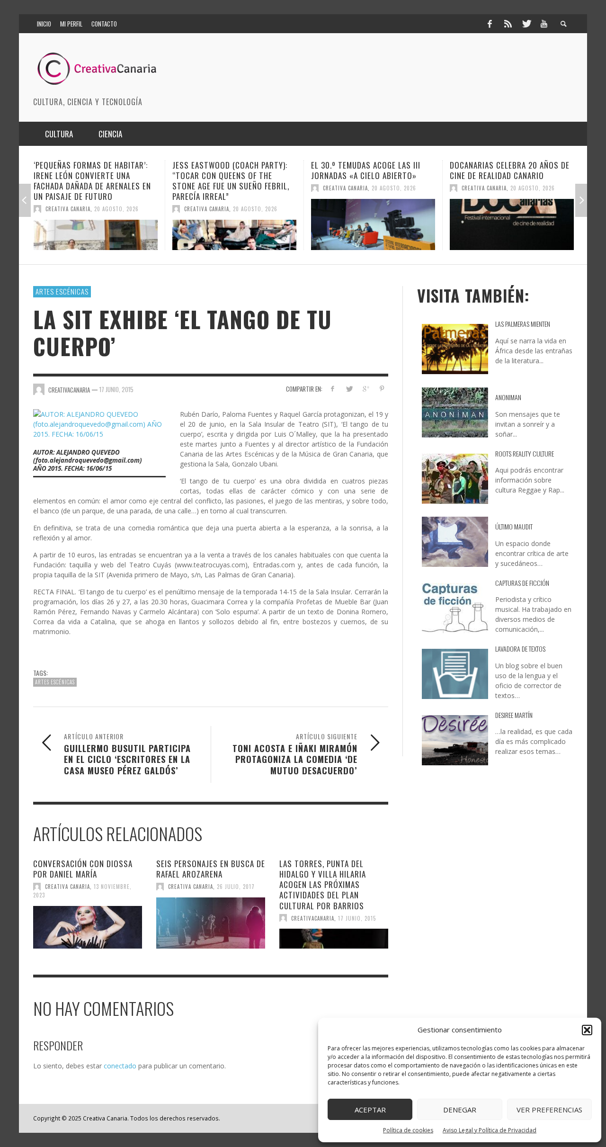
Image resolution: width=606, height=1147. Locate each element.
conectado (120, 1065)
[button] (587, 1030)
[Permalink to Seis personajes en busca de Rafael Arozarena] (210, 923)
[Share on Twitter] (349, 389)
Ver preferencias (549, 1109)
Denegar (459, 1109)
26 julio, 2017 (236, 886)
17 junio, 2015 (116, 389)
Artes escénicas (62, 291)
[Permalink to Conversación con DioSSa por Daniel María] (87, 927)
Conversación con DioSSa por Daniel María (83, 869)
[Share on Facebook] (332, 389)
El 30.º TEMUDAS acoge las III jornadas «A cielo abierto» (296, 170)
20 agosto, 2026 (47, 209)
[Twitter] (526, 23)
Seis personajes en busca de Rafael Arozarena (210, 869)
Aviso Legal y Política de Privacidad (489, 1130)
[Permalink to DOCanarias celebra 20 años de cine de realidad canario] (443, 224)
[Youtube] (544, 23)
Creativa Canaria (137, 209)
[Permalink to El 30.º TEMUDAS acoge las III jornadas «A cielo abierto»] (304, 224)
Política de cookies (408, 1130)
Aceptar (370, 1109)
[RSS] (508, 23)
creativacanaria (312, 918)
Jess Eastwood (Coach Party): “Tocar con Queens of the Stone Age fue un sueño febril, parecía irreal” (161, 180)
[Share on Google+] (365, 389)
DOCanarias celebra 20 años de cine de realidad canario (440, 170)
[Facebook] (490, 23)
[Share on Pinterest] (381, 389)
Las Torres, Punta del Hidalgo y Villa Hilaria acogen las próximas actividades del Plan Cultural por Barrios (322, 884)
